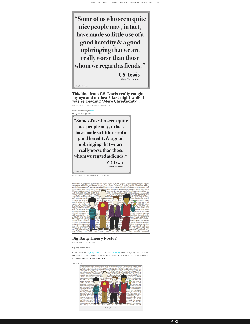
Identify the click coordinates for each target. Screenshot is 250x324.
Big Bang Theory (94, 252)
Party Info (113, 2)
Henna (94, 105)
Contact (152, 2)
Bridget (76, 105)
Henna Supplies (134, 2)
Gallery (105, 2)
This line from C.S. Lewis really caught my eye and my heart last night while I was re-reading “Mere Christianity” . (108, 97)
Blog (99, 2)
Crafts (89, 105)
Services (122, 2)
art (89, 242)
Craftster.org (115, 252)
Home (93, 2)
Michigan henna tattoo (103, 105)
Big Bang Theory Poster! (94, 238)
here (92, 110)
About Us (144, 2)
